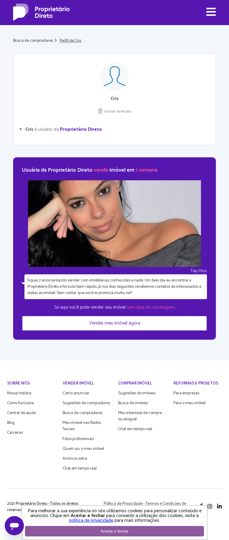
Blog (11, 422)
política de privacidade (91, 520)
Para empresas (186, 393)
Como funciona (20, 403)
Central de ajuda (21, 413)
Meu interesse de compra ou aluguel (140, 416)
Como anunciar (76, 393)
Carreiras (15, 432)
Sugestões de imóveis (136, 393)
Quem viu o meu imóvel (83, 448)
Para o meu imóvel (189, 403)
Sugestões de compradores (86, 403)
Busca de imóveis (133, 403)
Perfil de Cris (70, 40)
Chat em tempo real (80, 468)
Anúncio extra (75, 458)
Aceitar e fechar (114, 531)
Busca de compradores (33, 40)
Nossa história (19, 393)
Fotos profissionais (78, 439)
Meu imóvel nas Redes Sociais (82, 426)
